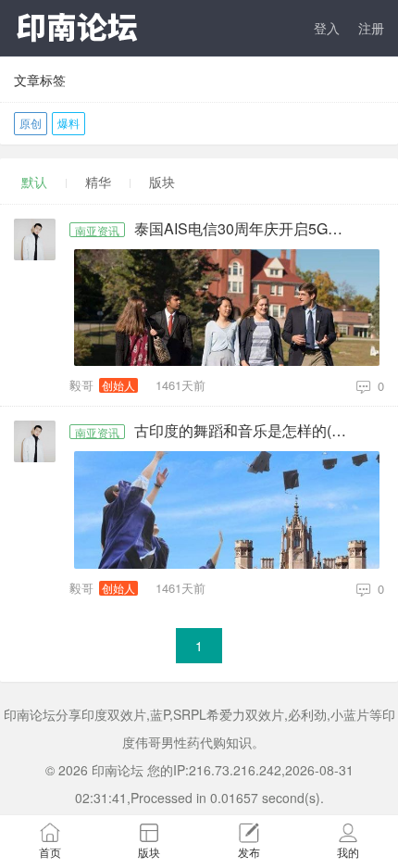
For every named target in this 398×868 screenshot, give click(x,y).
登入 (327, 28)
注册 (371, 28)
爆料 (68, 123)
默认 (34, 181)
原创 (30, 123)
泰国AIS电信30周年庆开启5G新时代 (247, 229)
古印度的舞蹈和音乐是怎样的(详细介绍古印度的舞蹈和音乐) (247, 431)
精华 (98, 181)
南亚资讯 (97, 229)
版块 (162, 181)
